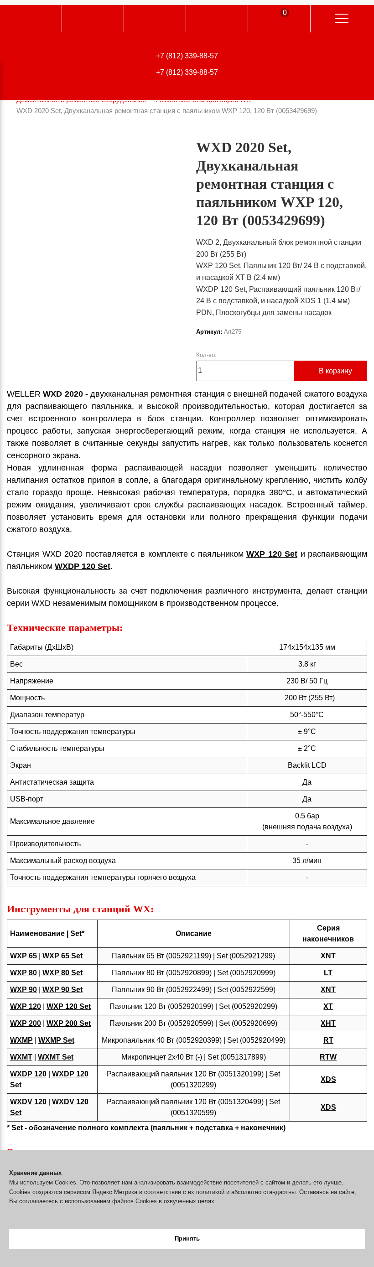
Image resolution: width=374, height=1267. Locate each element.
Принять (187, 1238)
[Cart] (277, 19)
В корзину (335, 371)
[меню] (341, 19)
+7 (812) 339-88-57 (187, 56)
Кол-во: (206, 355)
